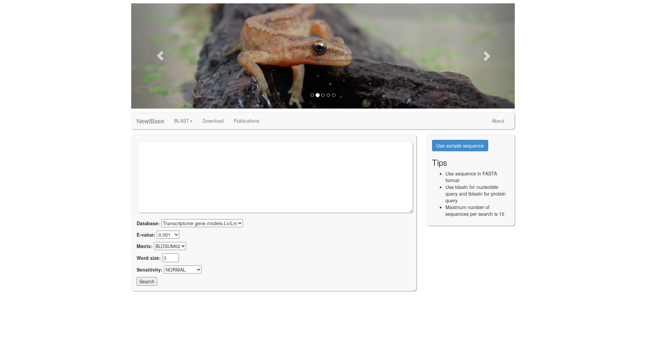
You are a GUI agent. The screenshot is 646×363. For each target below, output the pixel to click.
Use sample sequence (460, 145)
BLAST (181, 120)
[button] (160, 56)
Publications (246, 120)
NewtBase (150, 120)
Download (213, 120)
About (498, 120)
